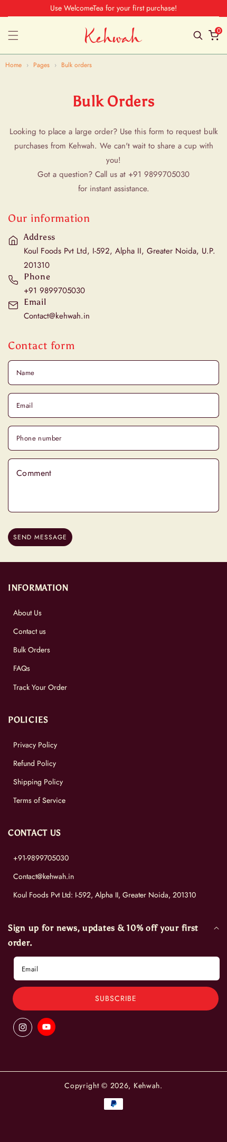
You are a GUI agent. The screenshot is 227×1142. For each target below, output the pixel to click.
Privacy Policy (35, 745)
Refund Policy (34, 763)
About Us (27, 612)
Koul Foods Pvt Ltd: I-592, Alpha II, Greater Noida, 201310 (104, 895)
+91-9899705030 (41, 858)
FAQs (21, 668)
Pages (41, 65)
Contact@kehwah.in (43, 876)
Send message (40, 537)
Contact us (29, 631)
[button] (19, 35)
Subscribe (116, 998)
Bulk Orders (31, 649)
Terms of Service (39, 800)
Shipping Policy (38, 781)
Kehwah (147, 1085)
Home (13, 65)
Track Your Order (40, 687)
